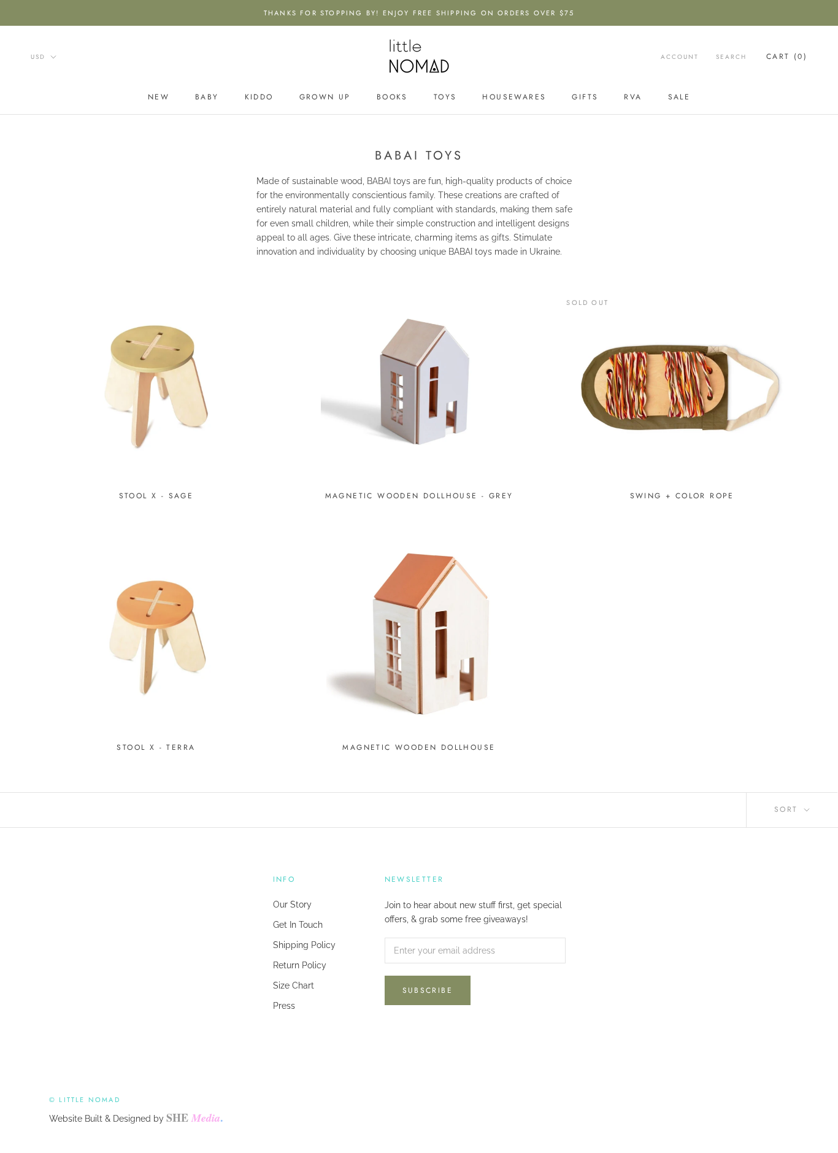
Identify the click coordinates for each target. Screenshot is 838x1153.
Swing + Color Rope (682, 495)
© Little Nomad (84, 1100)
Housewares (514, 96)
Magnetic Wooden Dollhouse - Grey (419, 495)
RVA (633, 96)
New (158, 96)
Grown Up (325, 96)
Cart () (786, 56)
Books (392, 96)
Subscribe (427, 990)
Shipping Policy (304, 945)
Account (680, 56)
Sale (679, 96)
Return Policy (299, 965)
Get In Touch (298, 925)
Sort (788, 809)
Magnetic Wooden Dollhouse (418, 747)
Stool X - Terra (156, 747)
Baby (207, 96)
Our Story (292, 904)
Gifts (585, 96)
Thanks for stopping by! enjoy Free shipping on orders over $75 (419, 13)
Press (284, 1006)
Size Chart (293, 985)
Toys (445, 96)
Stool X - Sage (156, 495)
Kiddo (259, 96)
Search (731, 56)
